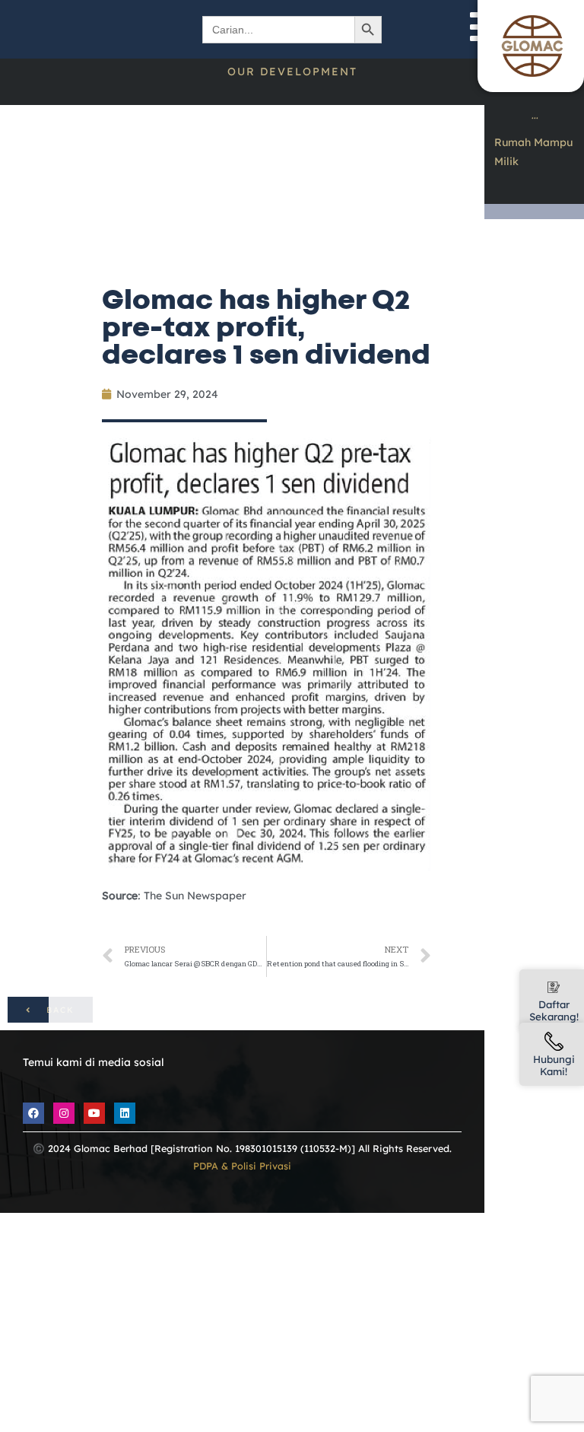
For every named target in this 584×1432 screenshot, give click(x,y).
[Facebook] (33, 1113)
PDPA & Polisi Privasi (242, 1166)
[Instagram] (64, 1113)
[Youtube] (94, 1113)
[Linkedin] (124, 1113)
